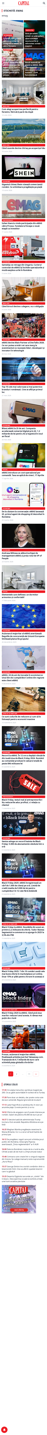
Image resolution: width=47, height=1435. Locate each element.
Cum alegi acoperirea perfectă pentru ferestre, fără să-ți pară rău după (20, 110)
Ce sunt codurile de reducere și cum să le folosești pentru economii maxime (21, 718)
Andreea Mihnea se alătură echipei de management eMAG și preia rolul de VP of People (22, 556)
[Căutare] (44, 3)
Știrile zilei (11, 1084)
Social (5, 469)
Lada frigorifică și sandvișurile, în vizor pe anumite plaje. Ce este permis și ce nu (22, 1106)
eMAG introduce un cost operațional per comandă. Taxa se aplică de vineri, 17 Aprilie (23, 474)
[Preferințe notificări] (4, 1430)
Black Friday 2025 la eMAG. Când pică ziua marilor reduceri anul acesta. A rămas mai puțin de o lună (22, 1016)
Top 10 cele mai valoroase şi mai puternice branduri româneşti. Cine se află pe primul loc (22, 389)
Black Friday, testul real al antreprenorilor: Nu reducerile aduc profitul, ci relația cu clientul (22, 802)
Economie (6, 181)
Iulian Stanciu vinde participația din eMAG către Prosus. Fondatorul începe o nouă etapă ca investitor (22, 226)
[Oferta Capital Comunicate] (23, 1199)
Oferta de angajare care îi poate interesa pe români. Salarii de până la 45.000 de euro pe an (23, 1113)
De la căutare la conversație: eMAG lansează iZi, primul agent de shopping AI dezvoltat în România (23, 514)
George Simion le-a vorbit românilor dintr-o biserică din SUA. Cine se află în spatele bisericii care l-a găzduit (23, 1169)
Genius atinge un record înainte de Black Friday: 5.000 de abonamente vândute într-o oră (23, 844)
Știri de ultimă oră (10, 713)
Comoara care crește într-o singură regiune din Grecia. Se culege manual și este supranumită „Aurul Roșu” (23, 1159)
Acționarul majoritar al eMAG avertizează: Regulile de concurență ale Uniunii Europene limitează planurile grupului (23, 636)
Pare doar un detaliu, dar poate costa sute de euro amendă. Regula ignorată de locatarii (22, 1098)
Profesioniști (8, 220)
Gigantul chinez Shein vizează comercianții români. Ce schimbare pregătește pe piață (22, 185)
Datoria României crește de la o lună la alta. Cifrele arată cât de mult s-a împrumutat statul (23, 1150)
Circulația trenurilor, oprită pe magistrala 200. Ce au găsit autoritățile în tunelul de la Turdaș (23, 1091)
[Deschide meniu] (3, 3)
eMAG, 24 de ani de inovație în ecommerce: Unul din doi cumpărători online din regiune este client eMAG (23, 678)
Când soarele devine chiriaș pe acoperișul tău (23, 148)
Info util (6, 106)
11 (29, 1074)
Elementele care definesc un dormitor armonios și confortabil (20, 596)
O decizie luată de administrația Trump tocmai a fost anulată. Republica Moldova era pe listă (22, 1122)
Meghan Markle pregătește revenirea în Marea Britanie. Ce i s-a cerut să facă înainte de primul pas (22, 1132)
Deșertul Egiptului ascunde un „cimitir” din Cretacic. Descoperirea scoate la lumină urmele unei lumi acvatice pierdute (23, 1179)
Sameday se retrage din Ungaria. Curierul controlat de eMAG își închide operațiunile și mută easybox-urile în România (23, 267)
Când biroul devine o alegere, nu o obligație (23, 306)
